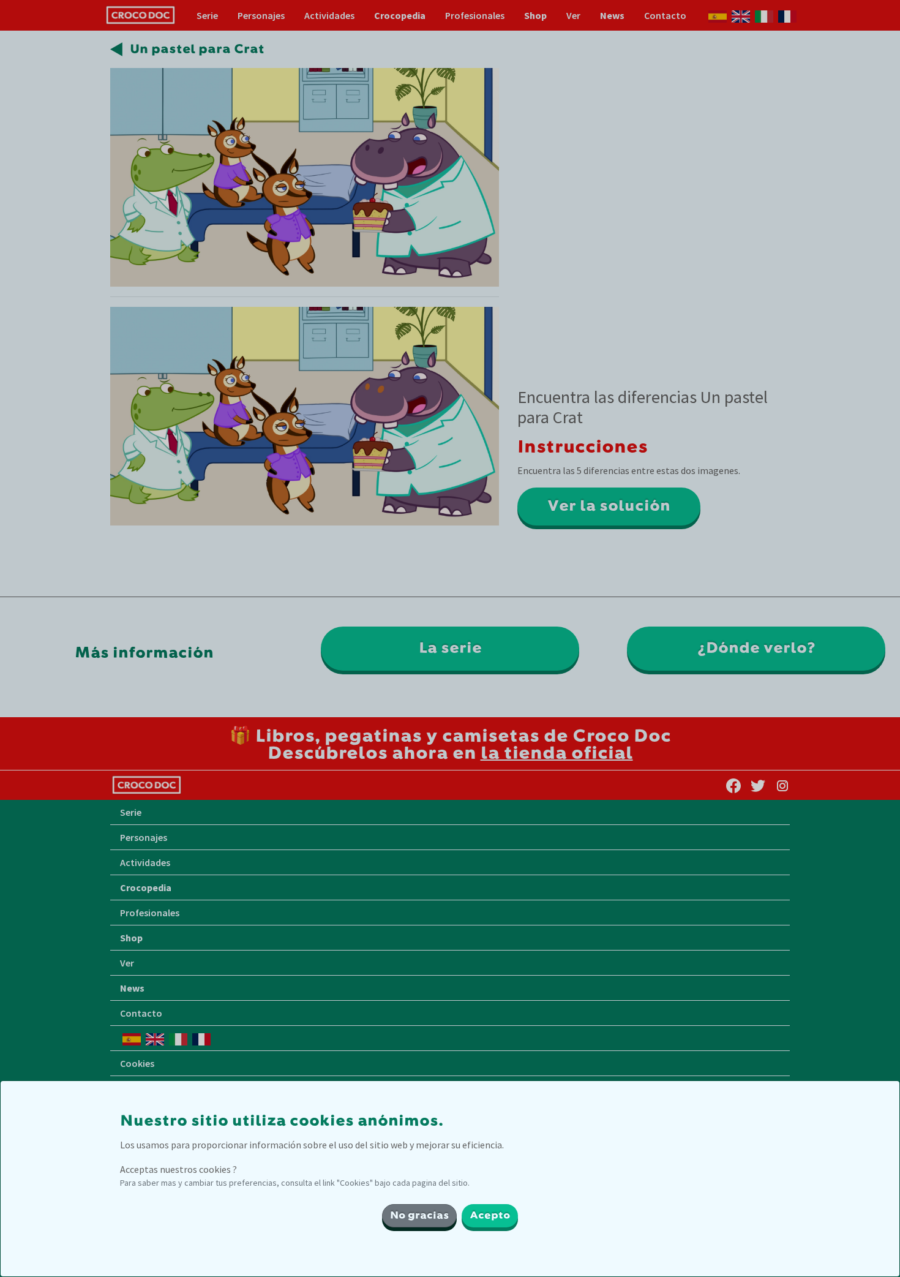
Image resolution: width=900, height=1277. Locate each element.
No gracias (419, 1216)
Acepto (490, 1216)
